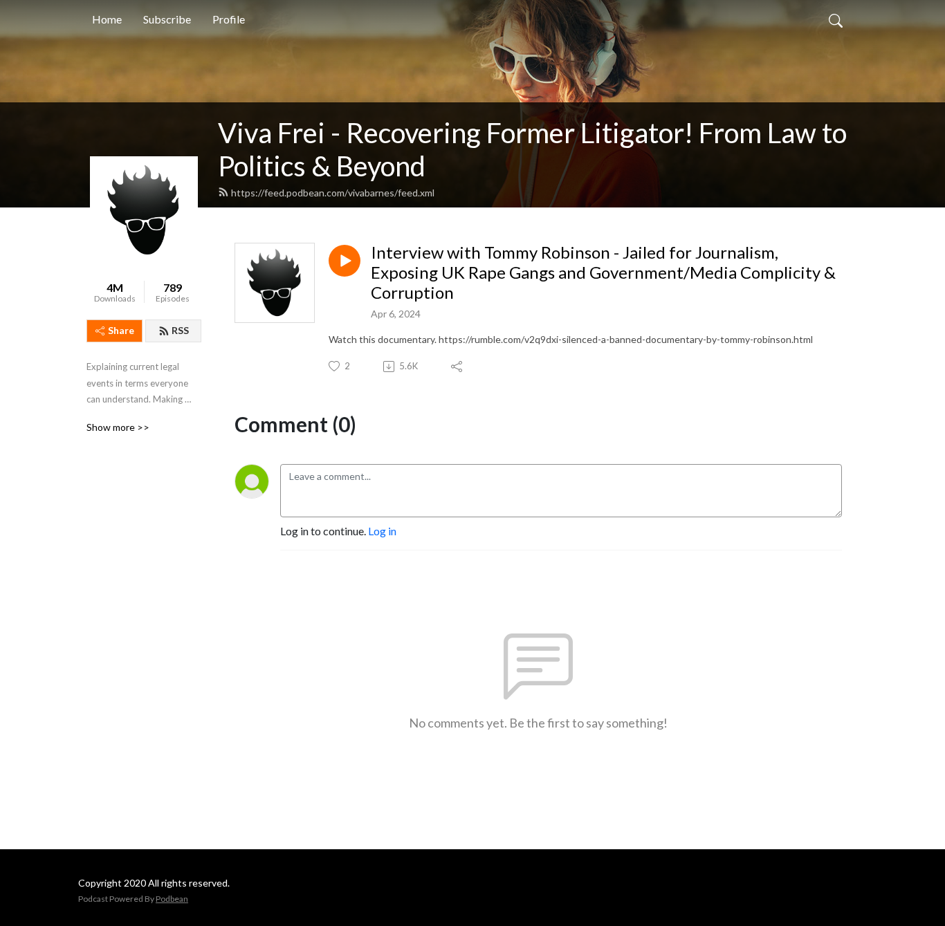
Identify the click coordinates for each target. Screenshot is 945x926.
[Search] (835, 19)
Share (121, 330)
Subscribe (167, 19)
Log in (382, 530)
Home (107, 19)
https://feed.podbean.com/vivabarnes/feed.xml (332, 192)
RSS (180, 330)
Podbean (172, 898)
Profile (228, 19)
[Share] (458, 366)
